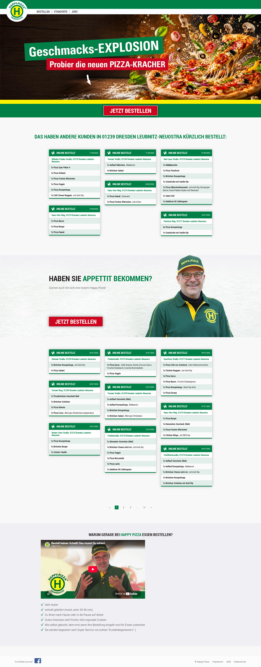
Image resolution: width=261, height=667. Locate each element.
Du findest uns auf (23, 661)
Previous (3, 57)
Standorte (60, 11)
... (137, 507)
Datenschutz (240, 661)
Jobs (75, 11)
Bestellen (43, 11)
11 (144, 507)
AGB (228, 661)
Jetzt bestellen (130, 110)
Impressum (217, 661)
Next (257, 57)
